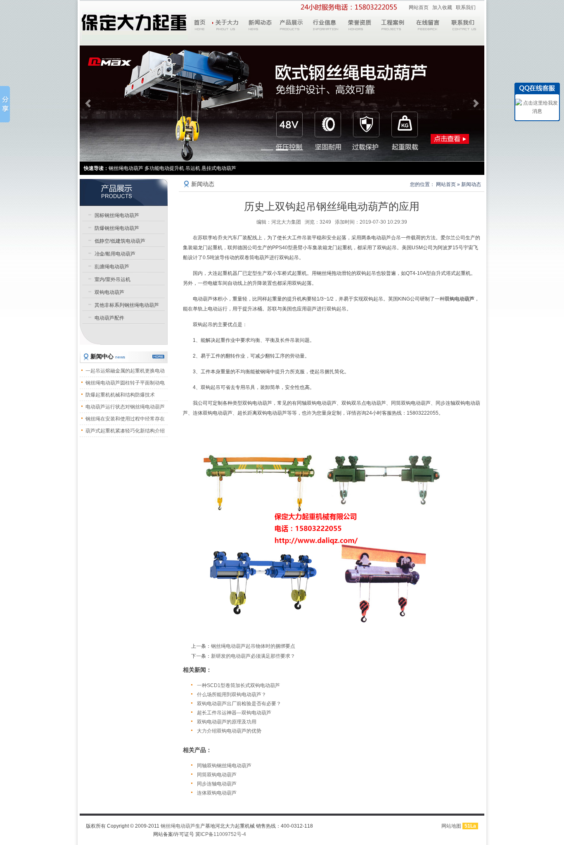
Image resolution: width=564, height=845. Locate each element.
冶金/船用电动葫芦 (115, 254)
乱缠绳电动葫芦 (112, 267)
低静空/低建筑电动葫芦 (120, 241)
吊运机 (192, 168)
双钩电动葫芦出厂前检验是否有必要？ (239, 704)
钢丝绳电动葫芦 (178, 826)
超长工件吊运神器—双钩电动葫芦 (234, 713)
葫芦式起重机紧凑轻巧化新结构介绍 (125, 431)
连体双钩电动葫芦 (217, 793)
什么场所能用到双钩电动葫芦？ (231, 694)
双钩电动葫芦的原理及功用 (226, 722)
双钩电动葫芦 (109, 292)
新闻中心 (107, 356)
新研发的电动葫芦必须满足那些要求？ (253, 656)
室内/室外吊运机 (112, 279)
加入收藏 (442, 7)
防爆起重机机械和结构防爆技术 (120, 395)
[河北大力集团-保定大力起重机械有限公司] (134, 25)
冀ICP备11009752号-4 (220, 834)
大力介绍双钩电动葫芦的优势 (229, 731)
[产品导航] (124, 192)
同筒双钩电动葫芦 (217, 775)
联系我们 (466, 7)
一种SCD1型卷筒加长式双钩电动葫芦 (238, 685)
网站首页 (419, 7)
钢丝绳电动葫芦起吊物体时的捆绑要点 (253, 646)
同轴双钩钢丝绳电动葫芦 (224, 766)
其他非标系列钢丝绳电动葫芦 (127, 305)
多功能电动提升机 (164, 168)
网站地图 (451, 826)
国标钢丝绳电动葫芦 (117, 215)
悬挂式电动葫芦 (218, 168)
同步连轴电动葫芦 (217, 784)
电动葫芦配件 (109, 318)
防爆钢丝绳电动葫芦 (117, 228)
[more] (158, 356)
